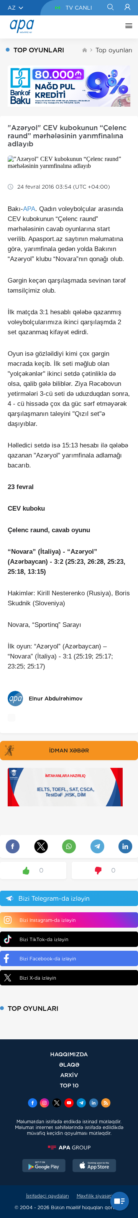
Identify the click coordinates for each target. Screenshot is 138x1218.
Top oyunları (113, 50)
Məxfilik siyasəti (94, 1196)
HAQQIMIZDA (69, 1054)
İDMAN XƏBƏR (69, 750)
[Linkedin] (93, 1103)
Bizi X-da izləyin (38, 978)
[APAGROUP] (69, 1147)
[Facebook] (32, 1103)
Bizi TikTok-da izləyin (44, 939)
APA (29, 209)
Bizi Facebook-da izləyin (48, 959)
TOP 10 (69, 1085)
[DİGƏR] (127, 27)
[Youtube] (69, 1103)
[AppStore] (94, 1166)
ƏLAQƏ (69, 1064)
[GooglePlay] (44, 1166)
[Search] (110, 7)
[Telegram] (81, 1103)
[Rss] (105, 1103)
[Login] (127, 8)
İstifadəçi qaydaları (47, 1196)
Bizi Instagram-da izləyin (48, 920)
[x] (56, 1103)
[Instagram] (44, 1103)
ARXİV (69, 1075)
